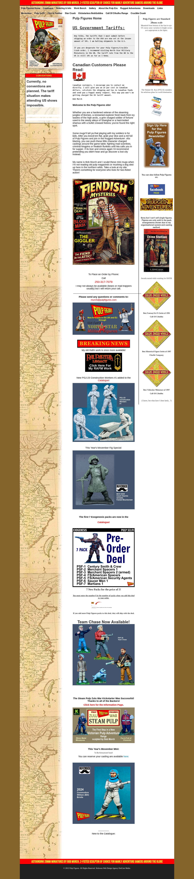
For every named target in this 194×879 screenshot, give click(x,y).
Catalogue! (104, 522)
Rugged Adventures (130, 8)
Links (160, 8)
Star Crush (70, 13)
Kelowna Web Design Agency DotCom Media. (113, 868)
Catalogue (48, 8)
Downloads (149, 8)
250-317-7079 (103, 282)
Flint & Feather (55, 13)
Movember (26, 13)
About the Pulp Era (108, 8)
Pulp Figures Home (30, 8)
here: (126, 756)
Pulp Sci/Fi (39, 13)
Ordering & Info (63, 8)
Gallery (92, 8)
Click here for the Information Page (103, 705)
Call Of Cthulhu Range (117, 13)
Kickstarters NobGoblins (90, 13)
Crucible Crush (138, 13)
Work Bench (80, 8)
